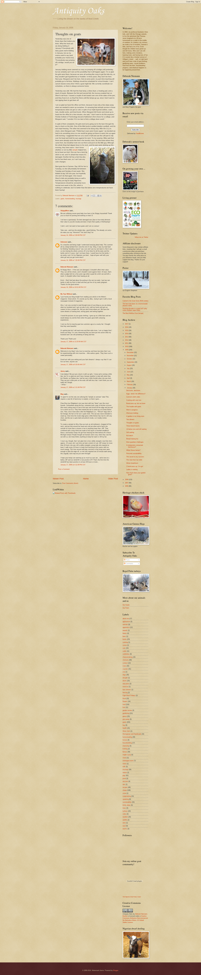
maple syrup (127, 755)
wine (124, 823)
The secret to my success (135, 457)
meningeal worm (128, 761)
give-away (126, 719)
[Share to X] (96, 196)
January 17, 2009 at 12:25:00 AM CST (73, 341)
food (124, 704)
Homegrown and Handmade (132, 734)
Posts (127, 560)
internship (126, 746)
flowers (125, 701)
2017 (127, 324)
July (128, 368)
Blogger (115, 970)
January (130, 388)
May (128, 375)
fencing (125, 692)
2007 (127, 483)
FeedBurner (140, 133)
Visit (132, 896)
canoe (125, 645)
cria (124, 672)
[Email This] (92, 196)
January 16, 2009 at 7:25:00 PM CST (72, 260)
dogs (124, 675)
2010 (127, 346)
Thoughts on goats (132, 423)
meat (124, 758)
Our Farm (126, 608)
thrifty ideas (127, 805)
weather (125, 817)
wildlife (125, 820)
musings (78, 199)
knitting (125, 749)
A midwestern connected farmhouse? (134, 446)
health (125, 728)
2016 (127, 327)
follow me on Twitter (141, 237)
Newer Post (58, 478)
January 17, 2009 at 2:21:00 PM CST (72, 387)
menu (124, 764)
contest (125, 663)
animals (125, 624)
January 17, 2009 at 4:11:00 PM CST (72, 465)
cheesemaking (127, 657)
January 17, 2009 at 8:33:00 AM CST (72, 364)
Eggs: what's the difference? (135, 394)
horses (125, 740)
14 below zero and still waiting (136, 429)
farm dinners (127, 690)
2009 (127, 350)
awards (125, 630)
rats (124, 784)
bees (124, 636)
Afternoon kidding (132, 413)
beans (125, 633)
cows (124, 666)
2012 (127, 340)
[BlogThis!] (94, 196)
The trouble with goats (133, 406)
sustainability (127, 802)
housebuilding (127, 743)
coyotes (125, 669)
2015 (127, 330)
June (129, 372)
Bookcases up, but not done (135, 403)
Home (86, 478)
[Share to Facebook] (98, 196)
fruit (124, 707)
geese (125, 716)
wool (124, 826)
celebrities (126, 654)
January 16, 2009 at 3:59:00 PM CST (72, 235)
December (130, 352)
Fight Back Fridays (129, 695)
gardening (126, 713)
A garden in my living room (135, 416)
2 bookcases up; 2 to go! (134, 466)
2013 (127, 337)
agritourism (126, 621)
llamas (125, 752)
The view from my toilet (134, 460)
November (130, 355)
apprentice (126, 627)
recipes (125, 787)
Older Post (113, 478)
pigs (124, 775)
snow (124, 793)
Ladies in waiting (131, 469)
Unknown (63, 242)
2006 (127, 486)
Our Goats (126, 605)
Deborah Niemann (66, 267)
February (130, 384)
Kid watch (129, 435)
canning (125, 642)
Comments (129, 563)
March (129, 381)
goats (62, 199)
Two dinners (130, 419)
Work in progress (132, 410)
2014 (127, 333)
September (131, 362)
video (124, 814)
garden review (127, 710)
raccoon (125, 781)
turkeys (125, 811)
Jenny (62, 371)
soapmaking (127, 796)
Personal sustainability (134, 453)
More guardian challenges (135, 442)
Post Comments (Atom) (70, 483)
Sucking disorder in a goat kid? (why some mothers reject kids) (135, 309)
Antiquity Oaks (78, 11)
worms (125, 829)
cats (124, 648)
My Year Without (66, 294)
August (129, 365)
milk (124, 766)
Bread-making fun (132, 439)
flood (124, 698)
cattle (124, 651)
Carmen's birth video (133, 397)
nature (125, 772)
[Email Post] (87, 195)
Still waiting (130, 432)
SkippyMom (64, 211)
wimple (75, 150)
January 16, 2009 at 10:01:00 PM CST (73, 287)
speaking (126, 799)
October (130, 359)
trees (124, 808)
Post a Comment (64, 469)
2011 (127, 343)
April (128, 378)
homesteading (70, 199)
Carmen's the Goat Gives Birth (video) (135, 301)
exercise (125, 686)
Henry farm (126, 731)
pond (124, 778)
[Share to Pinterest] (100, 196)
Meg (62, 394)
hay (124, 725)
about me (126, 618)
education (126, 684)
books (125, 639)
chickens (126, 660)
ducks (125, 681)
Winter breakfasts (132, 463)
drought (125, 678)
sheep (125, 790)
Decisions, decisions (133, 390)
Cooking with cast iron (133, 400)
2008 (127, 479)
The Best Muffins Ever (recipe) (133, 313)
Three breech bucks (133, 426)
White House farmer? (133, 450)
